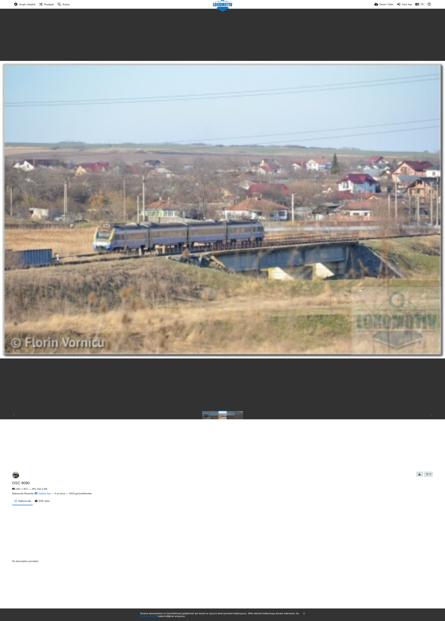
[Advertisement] (222, 34)
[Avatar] (15, 475)
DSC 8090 (21, 483)
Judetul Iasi (44, 493)
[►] (431, 415)
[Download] (419, 474)
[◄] (13, 415)
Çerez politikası (148, 616)
